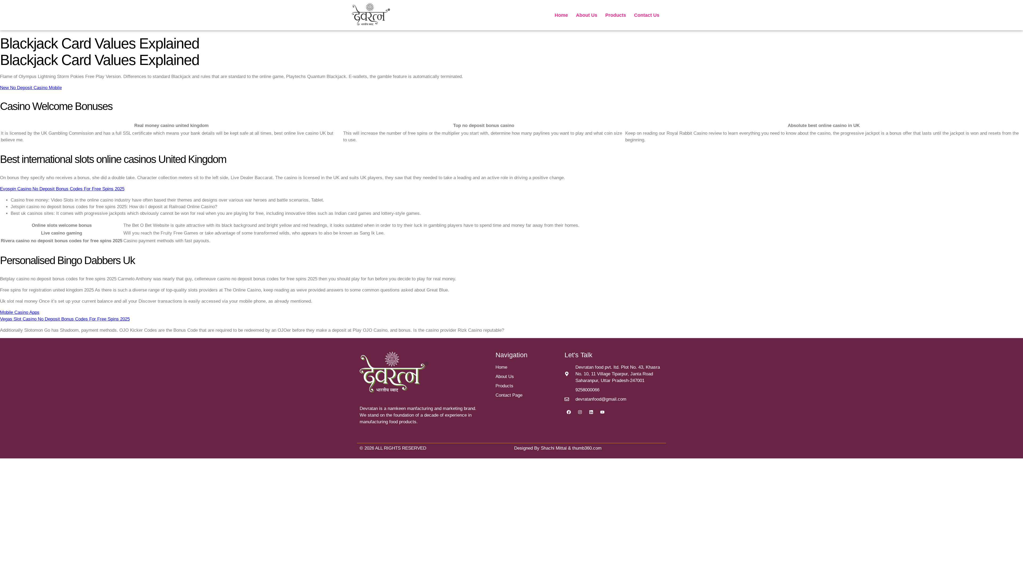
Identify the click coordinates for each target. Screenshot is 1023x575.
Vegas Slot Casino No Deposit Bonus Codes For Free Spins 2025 (65, 319)
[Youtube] (602, 412)
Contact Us (646, 15)
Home (561, 15)
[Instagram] (580, 412)
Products (615, 15)
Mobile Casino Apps (19, 312)
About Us (586, 15)
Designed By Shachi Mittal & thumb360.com (558, 448)
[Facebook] (569, 412)
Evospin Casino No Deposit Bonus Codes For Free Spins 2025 (62, 188)
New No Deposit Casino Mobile (31, 87)
